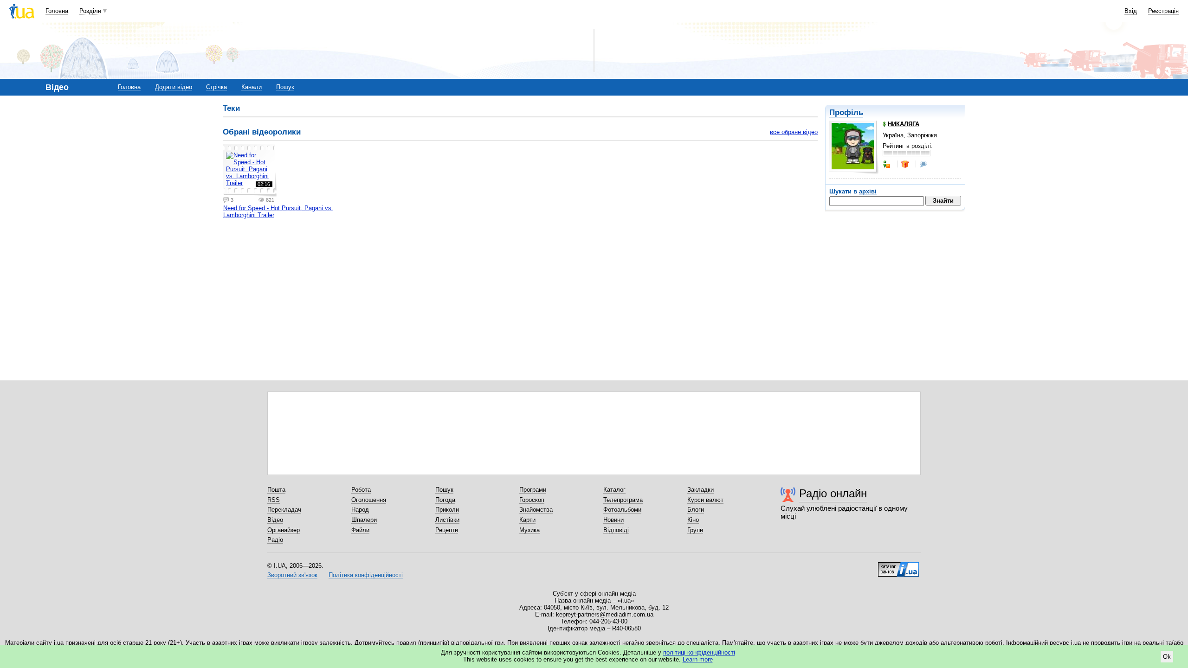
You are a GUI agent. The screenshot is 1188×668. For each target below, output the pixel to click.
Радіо (275, 539)
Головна (56, 10)
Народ (360, 509)
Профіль (846, 112)
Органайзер (283, 530)
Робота (361, 489)
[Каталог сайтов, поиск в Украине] (898, 566)
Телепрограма (623, 499)
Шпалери (364, 519)
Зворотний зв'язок (292, 575)
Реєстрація (1163, 10)
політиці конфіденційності (699, 652)
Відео (275, 519)
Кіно (693, 519)
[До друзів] (887, 164)
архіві (868, 191)
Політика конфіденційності (366, 575)
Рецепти (446, 530)
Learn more (698, 659)
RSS (273, 499)
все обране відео (794, 131)
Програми (532, 489)
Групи (695, 530)
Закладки (700, 489)
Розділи (90, 10)
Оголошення (368, 499)
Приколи (447, 509)
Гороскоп (531, 499)
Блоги (695, 509)
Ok (1167, 656)
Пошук (285, 87)
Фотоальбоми (622, 509)
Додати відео (173, 87)
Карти (527, 519)
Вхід (1130, 10)
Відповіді (616, 530)
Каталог (614, 489)
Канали (251, 87)
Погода (445, 499)
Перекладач (284, 509)
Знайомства (536, 509)
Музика (529, 530)
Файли (360, 530)
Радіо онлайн (833, 493)
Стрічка (216, 87)
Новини (613, 519)
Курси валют (705, 499)
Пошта (276, 489)
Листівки (447, 519)
